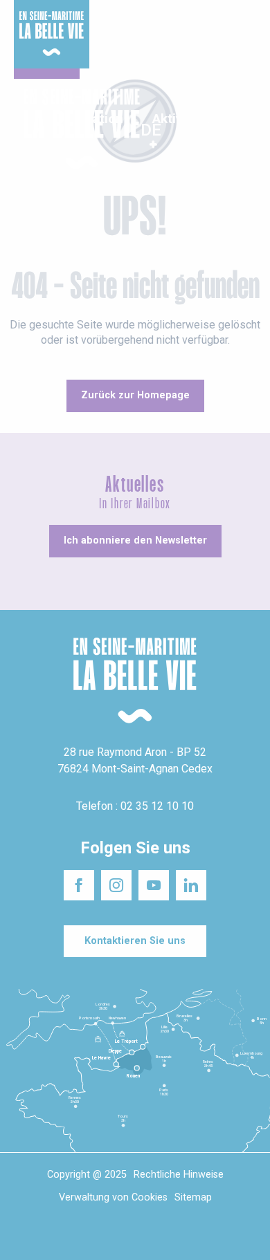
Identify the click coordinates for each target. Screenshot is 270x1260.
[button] (247, 129)
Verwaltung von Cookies (113, 1197)
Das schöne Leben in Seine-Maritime (130, 20)
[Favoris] (216, 129)
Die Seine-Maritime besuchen (213, 26)
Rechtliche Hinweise (179, 1174)
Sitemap (193, 1197)
